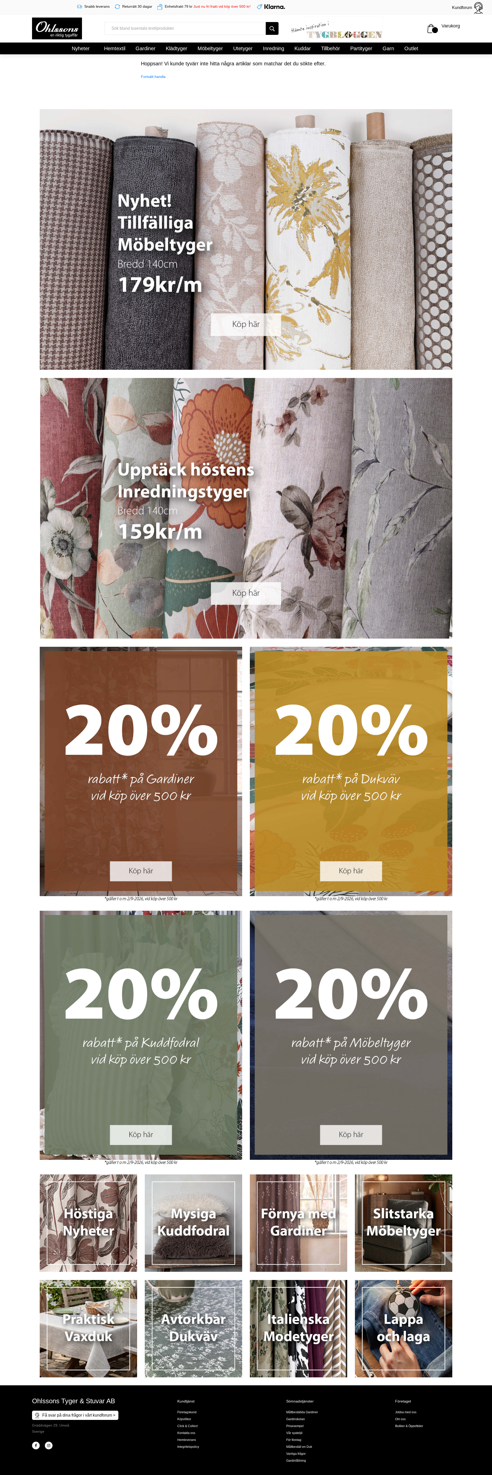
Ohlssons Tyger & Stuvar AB (73, 1401)
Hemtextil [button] (114, 48)
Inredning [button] (273, 48)
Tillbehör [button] (330, 48)
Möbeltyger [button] (210, 48)
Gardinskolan (295, 1419)
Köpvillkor (184, 1419)
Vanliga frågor (296, 1454)
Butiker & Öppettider (409, 1426)
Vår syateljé (294, 1433)
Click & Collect (187, 1426)
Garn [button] (388, 48)
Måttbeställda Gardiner (302, 1412)
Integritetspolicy (188, 1447)
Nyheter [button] (81, 48)
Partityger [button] (361, 48)
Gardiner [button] (146, 48)
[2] (36, 1445)
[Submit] (272, 28)
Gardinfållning (296, 1460)
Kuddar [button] (302, 48)
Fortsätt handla (153, 77)
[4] (48, 1445)
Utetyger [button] (243, 48)
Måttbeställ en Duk (299, 1447)
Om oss (400, 1419)
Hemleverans (186, 1440)
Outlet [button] (411, 48)
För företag (293, 1440)
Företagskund (187, 1412)
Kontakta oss (186, 1433)
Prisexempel (295, 1426)
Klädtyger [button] (176, 48)
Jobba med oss (405, 1412)
